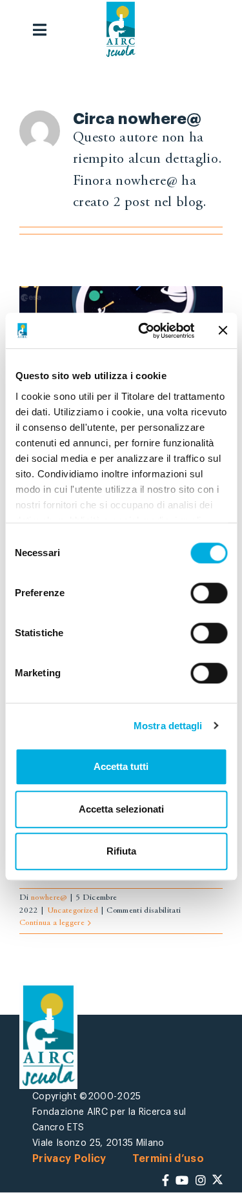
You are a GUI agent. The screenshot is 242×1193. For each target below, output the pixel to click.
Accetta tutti (121, 766)
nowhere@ (49, 898)
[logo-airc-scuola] (121, 29)
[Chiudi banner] (222, 330)
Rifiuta (121, 850)
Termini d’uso (168, 1159)
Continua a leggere (52, 923)
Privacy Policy (69, 1159)
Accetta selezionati (121, 809)
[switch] (208, 593)
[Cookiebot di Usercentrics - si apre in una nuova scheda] (144, 330)
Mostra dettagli (168, 725)
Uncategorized (72, 911)
